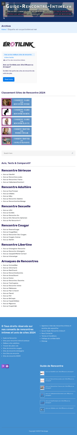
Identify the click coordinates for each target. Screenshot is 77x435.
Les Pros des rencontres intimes (15, 60)
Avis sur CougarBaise (10, 232)
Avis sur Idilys (7, 196)
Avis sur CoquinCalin (10, 306)
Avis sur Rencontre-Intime (12, 286)
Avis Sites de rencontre (11, 353)
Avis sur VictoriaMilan (10, 265)
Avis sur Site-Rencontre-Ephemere (15, 218)
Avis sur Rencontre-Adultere (13, 199)
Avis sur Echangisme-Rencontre (14, 249)
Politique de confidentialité (51, 338)
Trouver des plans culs (10, 346)
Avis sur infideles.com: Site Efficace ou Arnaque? (59, 408)
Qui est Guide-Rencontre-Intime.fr (53, 331)
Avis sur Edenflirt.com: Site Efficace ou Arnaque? (59, 371)
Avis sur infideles (8, 194)
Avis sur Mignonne (9, 303)
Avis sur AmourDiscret (10, 275)
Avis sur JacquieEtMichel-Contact (15, 254)
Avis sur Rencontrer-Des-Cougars (14, 235)
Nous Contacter (47, 333)
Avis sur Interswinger (10, 256)
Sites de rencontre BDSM (11, 356)
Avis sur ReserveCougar (11, 229)
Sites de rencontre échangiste (13, 351)
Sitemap (44, 341)
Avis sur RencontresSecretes (13, 273)
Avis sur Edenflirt (9, 174)
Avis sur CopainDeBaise (11, 301)
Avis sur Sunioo (8, 278)
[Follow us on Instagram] (7, 366)
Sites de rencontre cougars (12, 348)
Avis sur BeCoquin (9, 298)
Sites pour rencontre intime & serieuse (16, 341)
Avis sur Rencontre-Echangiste (14, 251)
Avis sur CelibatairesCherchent (13, 182)
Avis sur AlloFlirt (8, 240)
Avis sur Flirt (7, 296)
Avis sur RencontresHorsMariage (14, 201)
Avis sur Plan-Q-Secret (11, 291)
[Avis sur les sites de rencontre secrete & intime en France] (17, 112)
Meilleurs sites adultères (11, 343)
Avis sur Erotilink (8, 213)
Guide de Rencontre (10, 338)
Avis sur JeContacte (10, 268)
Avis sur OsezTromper (10, 191)
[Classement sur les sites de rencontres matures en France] (17, 131)
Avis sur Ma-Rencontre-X (11, 220)
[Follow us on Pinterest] (3, 366)
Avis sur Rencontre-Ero (11, 215)
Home (4, 29)
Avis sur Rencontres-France (12, 179)
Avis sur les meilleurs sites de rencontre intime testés (18, 55)
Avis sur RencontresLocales (12, 177)
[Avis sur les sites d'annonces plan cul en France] (17, 121)
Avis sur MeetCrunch (10, 270)
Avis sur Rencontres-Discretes (13, 280)
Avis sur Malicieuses (10, 288)
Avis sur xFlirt (7, 210)
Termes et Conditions (49, 336)
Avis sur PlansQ (8, 293)
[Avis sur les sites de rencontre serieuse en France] (17, 102)
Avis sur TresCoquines (10, 283)
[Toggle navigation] (3, 4)
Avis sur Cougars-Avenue (11, 237)
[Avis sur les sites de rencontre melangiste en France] (17, 141)
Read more (9, 79)
